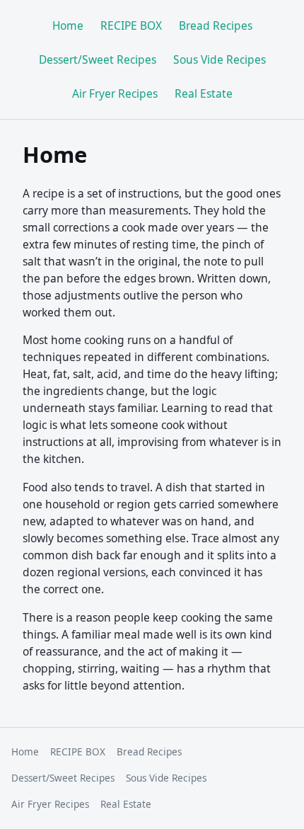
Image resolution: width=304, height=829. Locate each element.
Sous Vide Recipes (219, 59)
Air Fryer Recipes (115, 93)
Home (67, 25)
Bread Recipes (215, 25)
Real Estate (204, 93)
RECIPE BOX (131, 25)
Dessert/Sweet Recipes (97, 59)
